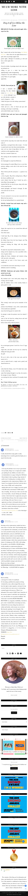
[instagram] (10, 653)
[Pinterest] (6, 1)
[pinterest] (18, 653)
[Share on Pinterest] (9, 433)
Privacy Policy (22, 892)
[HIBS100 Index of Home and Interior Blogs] (6, 869)
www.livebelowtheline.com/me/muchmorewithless (13, 388)
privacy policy (15, 765)
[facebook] (13, 653)
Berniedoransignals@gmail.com (10, 510)
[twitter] (7, 653)
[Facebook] (9, 1)
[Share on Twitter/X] (7, 433)
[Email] (14, 1)
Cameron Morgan (9, 449)
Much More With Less (14, 8)
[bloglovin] (15, 653)
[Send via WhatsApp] (10, 433)
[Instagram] (4, 1)
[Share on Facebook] (5, 433)
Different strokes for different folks (21, 439)
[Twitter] (2, 1)
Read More (14, 695)
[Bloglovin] (11, 1)
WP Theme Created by (14, 894)
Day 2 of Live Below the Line (7, 439)
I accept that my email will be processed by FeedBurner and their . (14, 765)
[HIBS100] (7, 870)
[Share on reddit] (12, 433)
